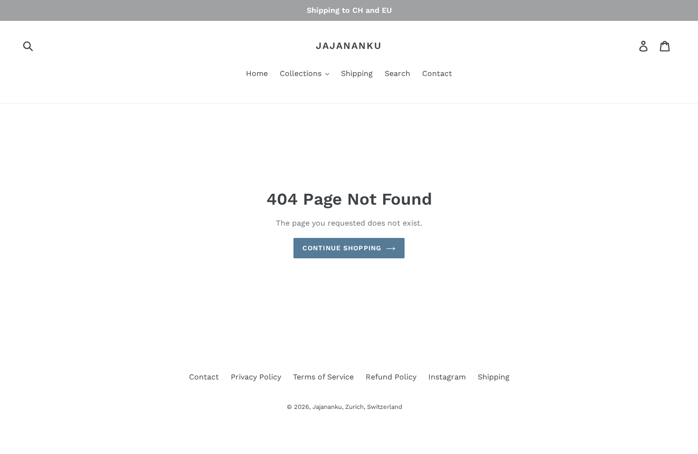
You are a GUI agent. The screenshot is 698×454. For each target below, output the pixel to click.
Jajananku (349, 45)
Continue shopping (341, 248)
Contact (204, 376)
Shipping (493, 376)
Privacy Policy (256, 376)
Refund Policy (391, 376)
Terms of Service (323, 376)
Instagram (447, 376)
